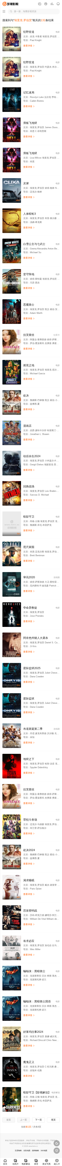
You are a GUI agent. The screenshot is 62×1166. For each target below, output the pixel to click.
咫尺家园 (28, 546)
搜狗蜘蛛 (35, 1150)
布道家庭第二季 (33, 728)
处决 (26, 395)
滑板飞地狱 (30, 122)
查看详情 (29, 46)
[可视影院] (10, 4)
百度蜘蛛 (18, 1150)
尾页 (53, 1120)
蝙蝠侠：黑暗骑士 (34, 971)
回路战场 (28, 486)
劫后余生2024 (31, 456)
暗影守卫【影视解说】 (37, 1092)
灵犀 (26, 183)
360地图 (44, 1150)
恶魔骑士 (28, 304)
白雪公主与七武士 (34, 243)
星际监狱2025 (31, 668)
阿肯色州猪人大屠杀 (35, 637)
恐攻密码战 (30, 910)
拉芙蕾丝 (28, 334)
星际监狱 (28, 698)
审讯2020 (29, 577)
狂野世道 (28, 31)
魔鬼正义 (28, 1062)
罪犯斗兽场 (30, 819)
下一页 (38, 1120)
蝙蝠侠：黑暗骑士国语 (37, 1001)
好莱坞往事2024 (33, 1031)
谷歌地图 (26, 1150)
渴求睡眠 (28, 880)
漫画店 (27, 425)
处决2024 (29, 850)
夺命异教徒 (30, 607)
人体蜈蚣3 (29, 213)
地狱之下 (28, 758)
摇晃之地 (28, 365)
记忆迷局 (28, 92)
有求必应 (28, 940)
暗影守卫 (28, 516)
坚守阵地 (28, 274)
